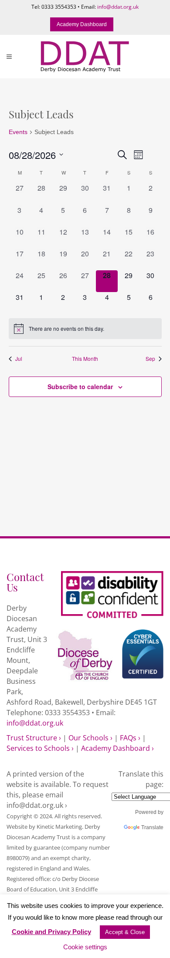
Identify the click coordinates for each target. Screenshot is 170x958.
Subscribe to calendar (80, 386)
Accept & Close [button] (125, 932)
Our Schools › (90, 738)
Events (18, 131)
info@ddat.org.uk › (37, 805)
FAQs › (130, 738)
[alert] (85, 328)
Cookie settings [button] (85, 947)
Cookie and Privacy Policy (51, 931)
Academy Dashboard (82, 24)
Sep (150, 358)
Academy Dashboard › (117, 748)
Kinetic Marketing (59, 826)
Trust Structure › (34, 738)
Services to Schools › (40, 748)
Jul (18, 358)
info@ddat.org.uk (118, 6)
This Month (85, 358)
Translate (152, 827)
